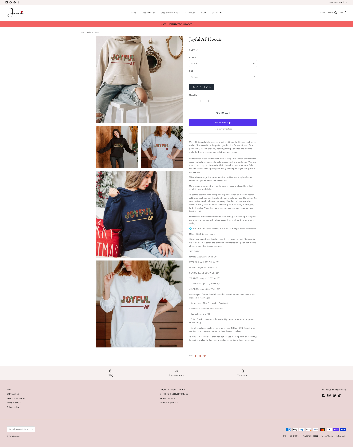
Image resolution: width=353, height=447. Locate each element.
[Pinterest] (15, 2)
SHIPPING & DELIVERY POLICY (174, 394)
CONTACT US (13, 394)
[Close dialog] (347, 394)
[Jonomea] (16, 12)
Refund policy (13, 407)
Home (133, 12)
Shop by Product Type (170, 12)
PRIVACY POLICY (167, 398)
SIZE (191, 71)
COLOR (192, 57)
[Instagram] (11, 2)
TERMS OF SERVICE (169, 402)
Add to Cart (223, 112)
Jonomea (16, 436)
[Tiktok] (19, 2)
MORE (203, 12)
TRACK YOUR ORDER (16, 398)
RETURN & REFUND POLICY (172, 389)
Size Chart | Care (202, 87)
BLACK (194, 63)
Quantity (193, 95)
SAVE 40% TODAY (324, 430)
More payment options (223, 129)
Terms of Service (14, 402)
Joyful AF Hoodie (93, 32)
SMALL (194, 76)
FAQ (9, 389)
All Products (190, 12)
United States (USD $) (336, 2)
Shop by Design (148, 12)
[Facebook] (7, 2)
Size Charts (217, 12)
